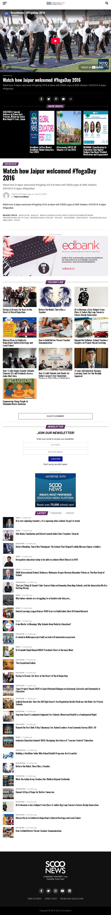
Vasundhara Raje (98, 218)
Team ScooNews (21, 197)
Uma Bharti (82, 218)
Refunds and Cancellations (72, 898)
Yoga (17, 220)
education (25, 215)
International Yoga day (42, 218)
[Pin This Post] (55, 99)
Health (35, 215)
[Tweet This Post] (48, 99)
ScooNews (70, 218)
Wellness (8, 220)
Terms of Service (34, 898)
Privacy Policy (51, 898)
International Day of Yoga (16, 218)
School (59, 218)
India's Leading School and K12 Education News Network (67, 215)
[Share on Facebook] (41, 99)
